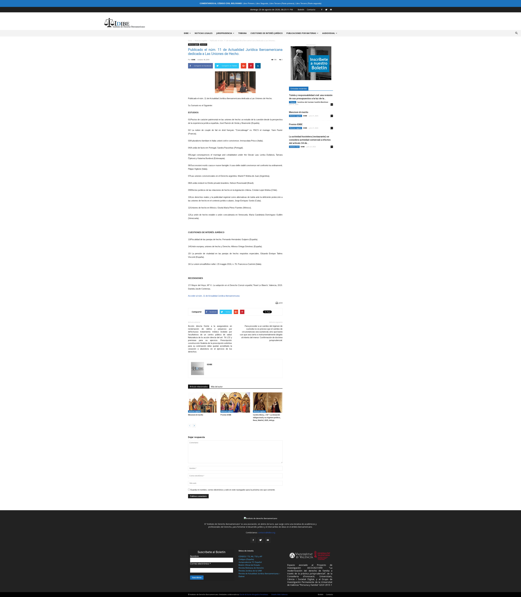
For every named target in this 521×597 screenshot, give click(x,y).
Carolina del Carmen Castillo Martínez (312, 102)
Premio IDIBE (225, 415)
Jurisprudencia (224, 33)
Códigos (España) (246, 559)
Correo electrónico (200, 563)
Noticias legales (203, 33)
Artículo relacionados (199, 387)
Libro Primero (249, 3)
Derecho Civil (294, 147)
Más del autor (217, 387)
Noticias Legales (201, 40)
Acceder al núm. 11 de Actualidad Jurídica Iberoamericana (213, 296)
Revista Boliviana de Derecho (251, 568)
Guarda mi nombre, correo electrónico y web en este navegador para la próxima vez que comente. (232, 490)
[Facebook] (322, 9)
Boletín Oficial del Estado (249, 565)
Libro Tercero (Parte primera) (281, 3)
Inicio (190, 40)
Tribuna (242, 33)
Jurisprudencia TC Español (250, 562)
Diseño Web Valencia (279, 594)
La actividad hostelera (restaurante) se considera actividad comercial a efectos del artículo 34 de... (310, 139)
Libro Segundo (262, 3)
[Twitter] (326, 9)
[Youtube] (331, 9)
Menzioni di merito (195, 415)
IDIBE (186, 33)
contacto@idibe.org (266, 532)
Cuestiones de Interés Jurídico (266, 33)
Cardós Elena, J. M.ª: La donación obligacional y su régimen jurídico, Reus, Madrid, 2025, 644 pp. (266, 417)
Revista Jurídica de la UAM (250, 571)
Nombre (194, 556)
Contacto (311, 9)
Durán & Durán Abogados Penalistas (254, 594)
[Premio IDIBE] (235, 402)
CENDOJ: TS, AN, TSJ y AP (250, 556)
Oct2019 (203, 44)
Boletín (301, 9)
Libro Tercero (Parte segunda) (308, 3)
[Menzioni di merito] (203, 402)
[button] (516, 33)
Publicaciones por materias (301, 33)
